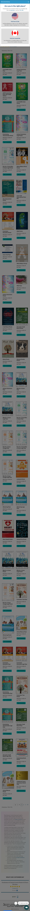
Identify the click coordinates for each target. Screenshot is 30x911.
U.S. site (21, 10)
